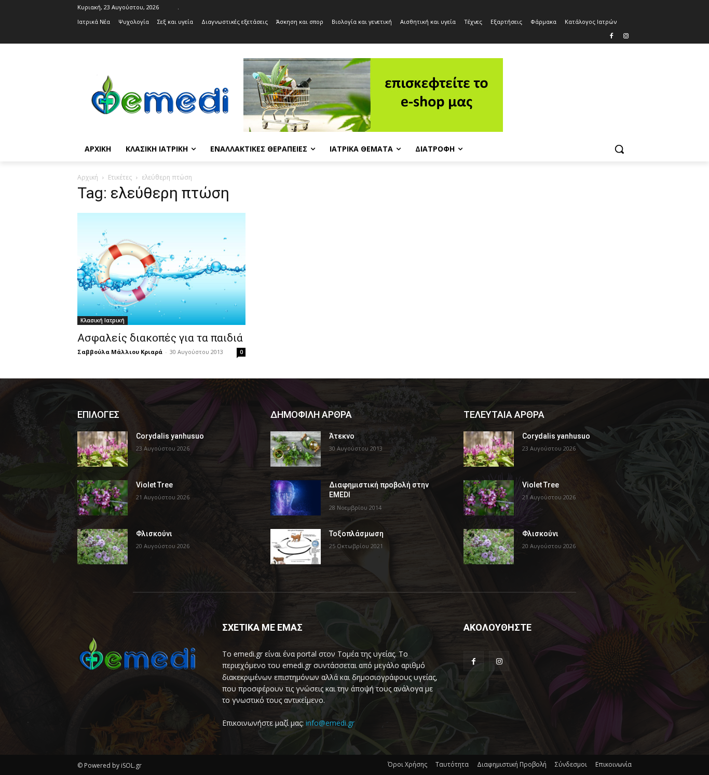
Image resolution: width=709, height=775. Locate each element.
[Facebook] (611, 37)
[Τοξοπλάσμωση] (295, 546)
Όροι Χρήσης (407, 764)
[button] (619, 149)
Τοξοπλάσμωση (356, 533)
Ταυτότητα (452, 764)
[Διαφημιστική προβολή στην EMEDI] (295, 497)
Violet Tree (154, 485)
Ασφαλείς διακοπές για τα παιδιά (160, 338)
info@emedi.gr (330, 723)
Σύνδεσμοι (571, 764)
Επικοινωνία (613, 764)
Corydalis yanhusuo (170, 436)
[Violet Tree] (102, 497)
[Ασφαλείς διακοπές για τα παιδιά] (161, 269)
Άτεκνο (341, 436)
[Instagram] (626, 37)
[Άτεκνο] (295, 449)
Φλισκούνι (154, 533)
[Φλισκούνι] (102, 546)
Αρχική (87, 177)
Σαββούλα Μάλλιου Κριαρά (119, 352)
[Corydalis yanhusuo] (102, 449)
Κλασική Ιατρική (102, 320)
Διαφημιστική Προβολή (512, 764)
